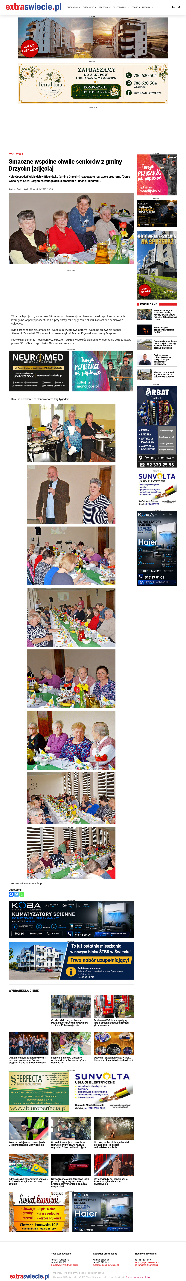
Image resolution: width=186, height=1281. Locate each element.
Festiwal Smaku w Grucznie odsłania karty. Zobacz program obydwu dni (68, 1060)
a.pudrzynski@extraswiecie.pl (65, 1265)
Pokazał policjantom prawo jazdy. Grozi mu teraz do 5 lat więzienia (27, 1143)
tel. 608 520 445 (101, 1262)
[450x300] (39, 371)
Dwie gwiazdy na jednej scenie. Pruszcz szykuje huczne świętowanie (111, 1181)
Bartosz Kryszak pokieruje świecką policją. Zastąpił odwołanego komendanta (162, 359)
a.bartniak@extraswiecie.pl (106, 1265)
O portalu (57, 1273)
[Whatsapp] (21, 894)
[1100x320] (71, 919)
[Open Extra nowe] (96, 7)
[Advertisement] (93, 127)
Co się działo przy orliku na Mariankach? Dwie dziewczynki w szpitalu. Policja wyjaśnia (69, 1023)
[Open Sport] (139, 7)
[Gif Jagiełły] (93, 37)
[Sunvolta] (157, 489)
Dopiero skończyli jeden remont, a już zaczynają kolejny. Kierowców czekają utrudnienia (165, 344)
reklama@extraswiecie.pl (147, 1265)
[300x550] (157, 548)
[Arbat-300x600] (157, 427)
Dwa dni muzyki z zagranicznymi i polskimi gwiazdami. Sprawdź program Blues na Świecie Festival (28, 1060)
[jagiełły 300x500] (157, 265)
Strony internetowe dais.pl (138, 1277)
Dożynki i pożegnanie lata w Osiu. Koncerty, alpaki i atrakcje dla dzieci (113, 1059)
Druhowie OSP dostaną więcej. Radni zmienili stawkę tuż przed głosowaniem (111, 1023)
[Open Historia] (152, 7)
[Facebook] (11, 894)
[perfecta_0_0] (39, 1091)
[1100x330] (71, 961)
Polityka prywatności (74, 1273)
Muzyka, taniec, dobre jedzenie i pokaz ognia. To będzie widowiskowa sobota (111, 1145)
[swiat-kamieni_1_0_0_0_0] (39, 1212)
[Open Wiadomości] (80, 7)
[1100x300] (93, 83)
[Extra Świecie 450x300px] (102, 371)
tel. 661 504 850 (58, 1262)
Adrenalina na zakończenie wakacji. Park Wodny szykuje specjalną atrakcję (28, 1181)
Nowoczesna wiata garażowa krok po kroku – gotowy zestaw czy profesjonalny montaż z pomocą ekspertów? (70, 1183)
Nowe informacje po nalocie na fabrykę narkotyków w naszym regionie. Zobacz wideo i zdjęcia (68, 1145)
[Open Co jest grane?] (129, 7)
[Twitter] (16, 894)
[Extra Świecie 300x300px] (157, 174)
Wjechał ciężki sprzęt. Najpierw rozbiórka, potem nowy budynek (164, 374)
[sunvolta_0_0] (102, 1091)
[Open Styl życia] (110, 7)
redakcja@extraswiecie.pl (147, 1262)
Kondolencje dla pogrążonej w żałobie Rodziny (164, 329)
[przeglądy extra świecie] (157, 213)
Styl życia (16, 154)
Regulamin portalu (95, 1273)
